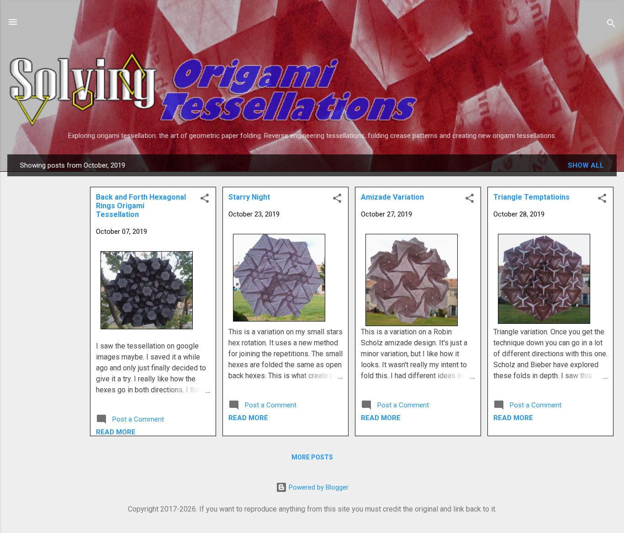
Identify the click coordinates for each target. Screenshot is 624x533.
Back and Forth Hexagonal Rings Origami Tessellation (141, 206)
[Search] (611, 25)
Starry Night (249, 197)
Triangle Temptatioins (531, 197)
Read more (513, 418)
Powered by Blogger (318, 487)
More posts (312, 457)
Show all (586, 165)
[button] (602, 200)
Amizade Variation (392, 197)
